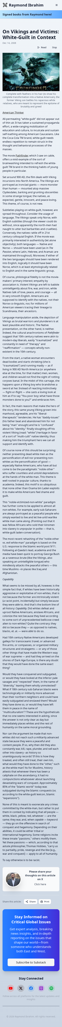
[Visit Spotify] (51, 988)
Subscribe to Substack (31, 962)
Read (43, 47)
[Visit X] (21, 988)
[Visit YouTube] (10, 988)
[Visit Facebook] (31, 988)
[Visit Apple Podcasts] (41, 988)
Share (32, 901)
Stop (54, 47)
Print (46, 901)
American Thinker (13, 112)
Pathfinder (22, 155)
